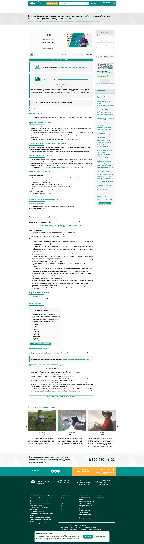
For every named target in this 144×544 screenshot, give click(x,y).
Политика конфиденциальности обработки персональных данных (104, 473)
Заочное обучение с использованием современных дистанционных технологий (105, 198)
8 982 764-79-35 (65, 482)
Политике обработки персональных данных (58, 539)
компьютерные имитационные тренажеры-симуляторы (73, 79)
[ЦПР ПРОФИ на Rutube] (58, 471)
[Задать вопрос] (98, 3)
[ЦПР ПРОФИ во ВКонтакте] (52, 471)
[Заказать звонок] (95, 3)
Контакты (63, 508)
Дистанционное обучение (86, 518)
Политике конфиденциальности (106, 68)
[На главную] (32, 3)
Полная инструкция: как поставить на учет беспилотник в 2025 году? (105, 123)
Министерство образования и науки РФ (41, 498)
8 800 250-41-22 (106, 2)
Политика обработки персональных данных (87, 529)
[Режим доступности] (113, 3)
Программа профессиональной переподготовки (84, 510)
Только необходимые (100, 536)
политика (106, 84)
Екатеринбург (100, 497)
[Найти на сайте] (87, 3)
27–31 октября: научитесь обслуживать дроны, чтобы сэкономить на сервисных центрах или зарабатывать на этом (105, 113)
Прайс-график (65, 506)
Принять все (88, 536)
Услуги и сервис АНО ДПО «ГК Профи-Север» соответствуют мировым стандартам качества (105, 172)
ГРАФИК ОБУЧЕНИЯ (47, 48)
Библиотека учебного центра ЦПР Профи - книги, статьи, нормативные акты (104, 129)
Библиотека (64, 504)
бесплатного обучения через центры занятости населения (71, 67)
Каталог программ (52, 3)
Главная (30, 21)
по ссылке (40, 90)
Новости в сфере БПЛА (103, 146)
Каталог (63, 500)
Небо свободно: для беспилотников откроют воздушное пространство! (104, 138)
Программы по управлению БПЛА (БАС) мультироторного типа (82, 21)
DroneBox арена (61, 167)
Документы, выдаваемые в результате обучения (76, 359)
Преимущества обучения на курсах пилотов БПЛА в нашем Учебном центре (105, 150)
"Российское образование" (37, 511)
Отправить (105, 80)
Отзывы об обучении (102, 191)
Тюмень (99, 502)
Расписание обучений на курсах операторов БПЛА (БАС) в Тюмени (105, 101)
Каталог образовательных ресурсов (40, 517)
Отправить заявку (104, 470)
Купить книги (64, 510)
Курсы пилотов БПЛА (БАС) (54, 21)
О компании (64, 502)
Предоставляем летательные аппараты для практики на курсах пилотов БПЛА (104, 156)
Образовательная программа (41, 109)
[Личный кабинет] (92, 3)
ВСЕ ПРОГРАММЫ (104, 203)
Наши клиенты (101, 194)
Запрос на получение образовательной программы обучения (61, 396)
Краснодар (100, 500)
